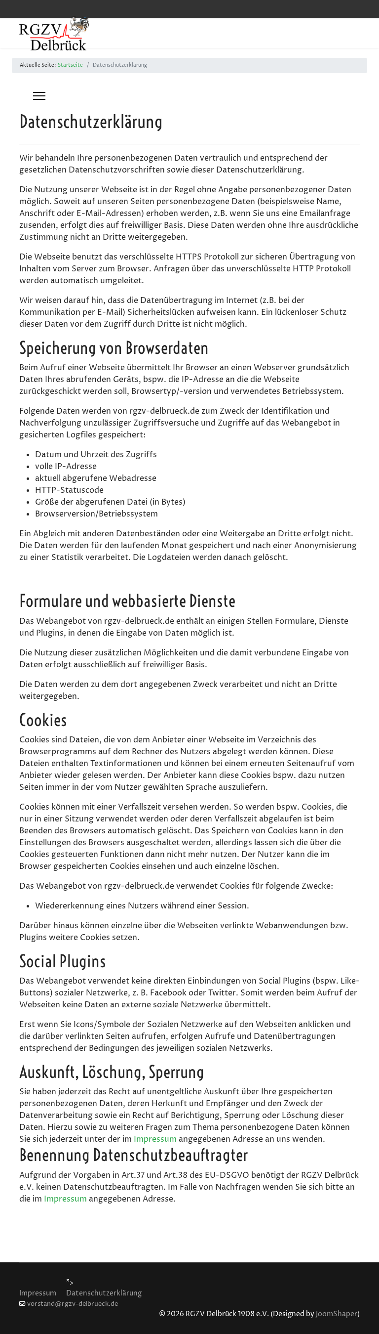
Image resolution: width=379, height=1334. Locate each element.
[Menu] (39, 96)
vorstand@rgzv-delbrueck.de (72, 1304)
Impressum (155, 1139)
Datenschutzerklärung (104, 1293)
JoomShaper (336, 1314)
